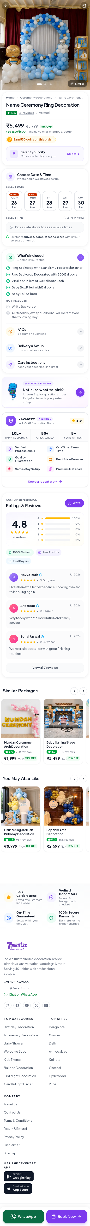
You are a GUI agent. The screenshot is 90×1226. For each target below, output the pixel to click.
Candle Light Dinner (18, 1084)
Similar (79, 83)
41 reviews (26, 113)
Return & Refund (15, 1129)
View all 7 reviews (45, 667)
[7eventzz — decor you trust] (17, 946)
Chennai (55, 1068)
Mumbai (54, 1035)
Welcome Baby (15, 1051)
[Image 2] (45, 84)
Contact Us (12, 1112)
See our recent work (42, 481)
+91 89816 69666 (16, 982)
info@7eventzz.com (18, 988)
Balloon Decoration (18, 1068)
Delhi (52, 1043)
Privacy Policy (14, 1137)
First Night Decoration (20, 1076)
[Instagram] (8, 1005)
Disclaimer (11, 1145)
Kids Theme (12, 1060)
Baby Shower (13, 1043)
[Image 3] (51, 84)
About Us (10, 1104)
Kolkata (54, 1060)
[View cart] (84, 6)
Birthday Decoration (19, 1027)
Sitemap (10, 1153)
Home (10, 97)
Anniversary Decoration (21, 1035)
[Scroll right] (83, 691)
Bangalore (57, 1027)
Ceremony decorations (36, 97)
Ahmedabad (58, 1051)
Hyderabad (57, 1076)
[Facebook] (17, 1005)
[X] (36, 1005)
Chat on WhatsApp (23, 994)
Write (77, 503)
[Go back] (6, 6)
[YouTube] (27, 1005)
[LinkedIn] (46, 1005)
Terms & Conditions (18, 1120)
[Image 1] (39, 84)
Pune (52, 1084)
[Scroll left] (74, 691)
